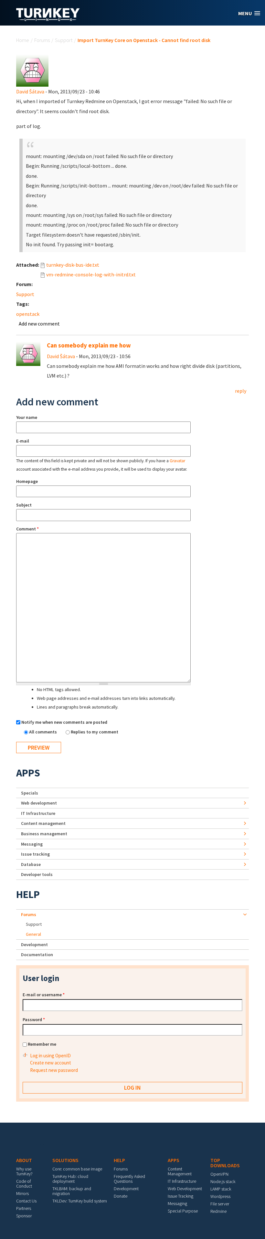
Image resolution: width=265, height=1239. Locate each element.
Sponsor (24, 1216)
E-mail (22, 440)
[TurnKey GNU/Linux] (48, 19)
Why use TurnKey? (24, 1171)
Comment (27, 528)
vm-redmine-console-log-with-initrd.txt (91, 274)
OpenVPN (219, 1174)
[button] (249, 13)
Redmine (218, 1211)
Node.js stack (222, 1181)
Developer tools (37, 874)
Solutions (65, 1160)
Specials (29, 793)
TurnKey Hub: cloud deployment (70, 1178)
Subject (24, 504)
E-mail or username (44, 995)
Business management (44, 834)
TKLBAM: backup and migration (71, 1191)
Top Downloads (225, 1163)
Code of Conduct (24, 1183)
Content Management (180, 1171)
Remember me (42, 1044)
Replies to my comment (94, 732)
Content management (43, 823)
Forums (42, 40)
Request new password (54, 1070)
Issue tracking (35, 854)
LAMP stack (220, 1189)
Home (22, 40)
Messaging (32, 844)
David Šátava (30, 91)
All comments (43, 732)
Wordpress (220, 1196)
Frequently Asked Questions (129, 1178)
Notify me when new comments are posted (64, 722)
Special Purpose (183, 1211)
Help (28, 894)
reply (240, 391)
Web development (39, 803)
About (24, 1160)
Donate (120, 1196)
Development (34, 944)
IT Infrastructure (38, 813)
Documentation (37, 954)
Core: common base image (77, 1169)
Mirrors (22, 1193)
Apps (28, 772)
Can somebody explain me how (89, 345)
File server (219, 1204)
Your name (26, 417)
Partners (23, 1208)
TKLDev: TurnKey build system (79, 1201)
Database (31, 864)
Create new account (50, 1063)
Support (63, 40)
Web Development (185, 1188)
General (33, 934)
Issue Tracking (180, 1196)
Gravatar (177, 461)
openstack (27, 314)
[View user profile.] (32, 70)
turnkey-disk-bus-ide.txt (72, 265)
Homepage (27, 481)
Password (34, 1019)
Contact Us (26, 1201)
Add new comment (39, 323)
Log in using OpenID (50, 1055)
